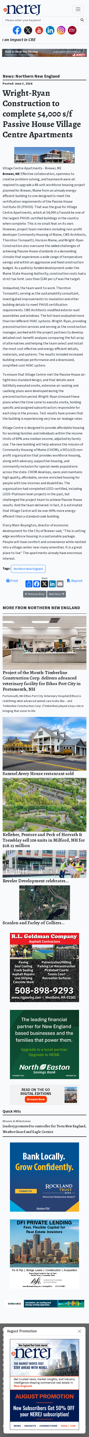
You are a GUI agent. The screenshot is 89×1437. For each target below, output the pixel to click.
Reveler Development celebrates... (36, 881)
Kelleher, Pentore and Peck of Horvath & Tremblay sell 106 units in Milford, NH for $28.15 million (44, 840)
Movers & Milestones (17, 1121)
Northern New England (28, 569)
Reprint (77, 580)
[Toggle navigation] (78, 9)
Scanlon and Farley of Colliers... (34, 923)
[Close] (79, 1331)
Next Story (55, 594)
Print (14, 580)
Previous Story (35, 594)
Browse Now (36, 1099)
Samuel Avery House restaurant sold (38, 773)
